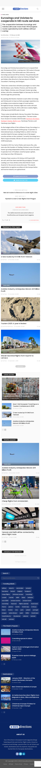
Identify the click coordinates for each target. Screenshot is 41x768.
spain (21, 613)
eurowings (5, 603)
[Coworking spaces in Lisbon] (5, 641)
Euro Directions (5, 35)
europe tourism (15, 600)
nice (16, 610)
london (10, 610)
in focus (34, 607)
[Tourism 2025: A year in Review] (20, 309)
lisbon (4, 610)
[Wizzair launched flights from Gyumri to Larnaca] (20, 341)
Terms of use (18, 764)
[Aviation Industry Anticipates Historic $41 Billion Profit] (20, 275)
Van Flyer (4, 259)
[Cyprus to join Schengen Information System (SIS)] (5, 649)
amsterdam (19, 588)
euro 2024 (5, 600)
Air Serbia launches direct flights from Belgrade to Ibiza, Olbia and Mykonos (25, 696)
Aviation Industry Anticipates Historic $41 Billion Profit (20, 290)
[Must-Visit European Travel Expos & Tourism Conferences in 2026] (6, 406)
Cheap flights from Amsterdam (15, 501)
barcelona (5, 591)
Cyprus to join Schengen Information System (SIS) (25, 648)
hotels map (25, 607)
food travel (34, 603)
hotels (17, 607)
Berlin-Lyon (16, 121)
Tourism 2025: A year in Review (13, 323)
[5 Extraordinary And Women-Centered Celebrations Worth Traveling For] (20, 389)
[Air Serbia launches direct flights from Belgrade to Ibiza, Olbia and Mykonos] (5, 697)
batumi (13, 591)
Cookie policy (34, 764)
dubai (23, 597)
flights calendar (23, 603)
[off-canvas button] (3, 9)
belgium (20, 591)
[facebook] (17, 753)
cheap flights (6, 594)
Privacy (26, 764)
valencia (25, 616)
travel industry (6, 616)
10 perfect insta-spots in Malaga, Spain (24, 656)
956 (38, 537)
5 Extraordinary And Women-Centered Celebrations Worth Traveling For (20, 395)
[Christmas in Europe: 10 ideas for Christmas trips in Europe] (5, 706)
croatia (4, 597)
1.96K (38, 504)
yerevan (11, 619)
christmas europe (18, 594)
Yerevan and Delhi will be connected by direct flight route (18, 533)
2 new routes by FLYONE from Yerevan (16, 257)
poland (28, 610)
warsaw (33, 616)
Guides (6, 391)
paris (21, 610)
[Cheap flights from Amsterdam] (20, 487)
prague (4, 613)
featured (13, 603)
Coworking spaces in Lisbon (22, 638)
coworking (29, 594)
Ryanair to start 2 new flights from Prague (20, 199)
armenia (28, 588)
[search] (37, 8)
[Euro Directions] (20, 9)
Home (5, 764)
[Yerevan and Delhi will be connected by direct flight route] (20, 518)
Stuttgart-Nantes (6, 121)
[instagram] (9, 220)
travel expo (35, 613)
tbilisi (27, 613)
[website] (3, 220)
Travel (5, 319)
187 (39, 360)
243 (39, 294)
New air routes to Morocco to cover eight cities (20, 193)
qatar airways (13, 613)
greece (11, 607)
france (4, 607)
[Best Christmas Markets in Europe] (5, 689)
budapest (28, 591)
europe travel (27, 600)
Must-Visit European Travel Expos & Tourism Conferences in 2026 (26, 405)
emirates (30, 597)
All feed (11, 764)
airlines (4, 588)
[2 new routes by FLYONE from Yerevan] (20, 242)
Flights (5, 352)
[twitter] (7, 220)
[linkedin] (23, 753)
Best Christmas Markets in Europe (24, 687)
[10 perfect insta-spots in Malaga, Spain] (5, 658)
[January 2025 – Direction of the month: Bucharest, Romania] (5, 680)
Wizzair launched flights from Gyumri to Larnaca (17, 357)
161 (39, 259)
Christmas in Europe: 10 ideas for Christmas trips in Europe (23, 705)
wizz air (4, 619)
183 (39, 326)
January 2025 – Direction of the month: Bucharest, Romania (23, 679)
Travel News (5, 14)
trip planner (17, 616)
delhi (17, 597)
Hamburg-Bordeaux (32, 118)
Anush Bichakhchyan (7, 326)
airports (11, 588)
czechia (11, 597)
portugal (35, 610)
